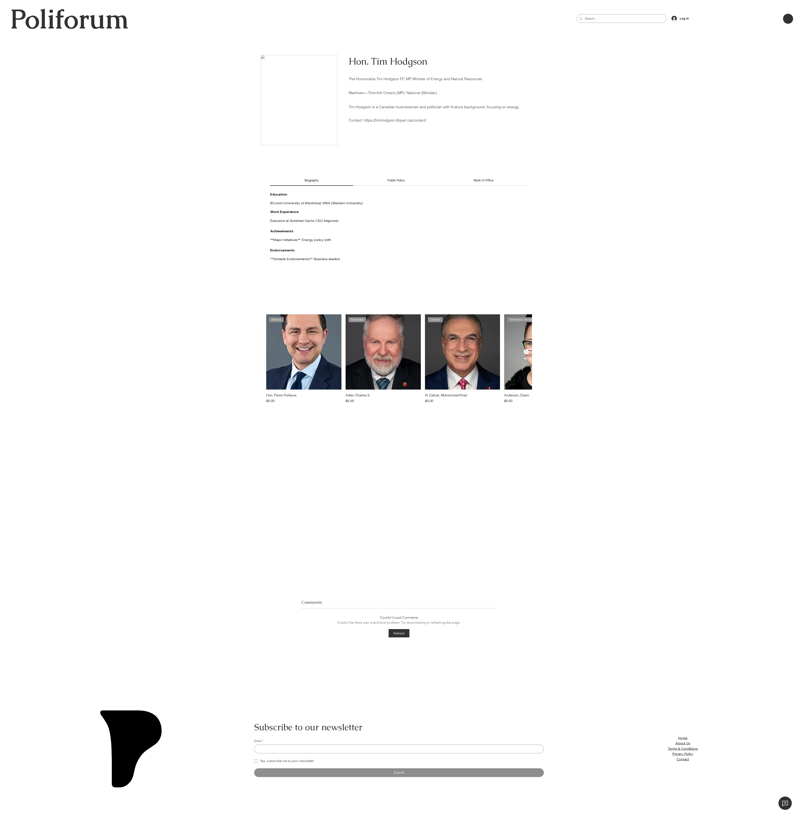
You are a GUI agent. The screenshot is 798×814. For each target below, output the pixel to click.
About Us (682, 743)
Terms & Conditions (683, 748)
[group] (399, 358)
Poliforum (69, 19)
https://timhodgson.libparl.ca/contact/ (395, 120)
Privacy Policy (682, 754)
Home (682, 738)
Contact (683, 759)
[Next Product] (526, 351)
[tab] (311, 180)
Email (258, 741)
